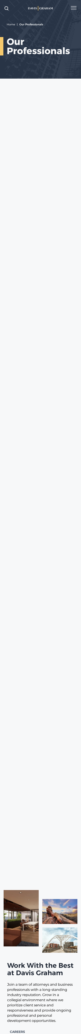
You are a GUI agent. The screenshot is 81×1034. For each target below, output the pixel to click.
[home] (40, 8)
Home (11, 24)
